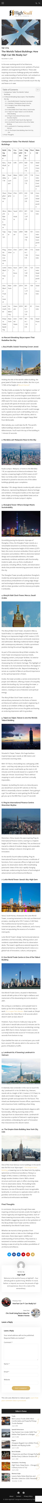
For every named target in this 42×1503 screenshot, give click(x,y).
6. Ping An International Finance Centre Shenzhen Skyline (18, 117)
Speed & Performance (18, 1429)
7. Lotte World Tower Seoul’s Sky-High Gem (19, 120)
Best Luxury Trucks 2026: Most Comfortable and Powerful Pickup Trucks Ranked (24, 1421)
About (11, 1496)
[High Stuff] (21, 17)
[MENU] (3, 3)
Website (7, 1380)
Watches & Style (16, 1473)
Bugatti (14, 1440)
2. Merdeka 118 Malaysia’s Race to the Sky (19, 103)
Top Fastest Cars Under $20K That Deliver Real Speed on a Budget (6, 1433)
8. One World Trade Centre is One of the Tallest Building (20, 123)
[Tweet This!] (9, 1254)
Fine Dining (23, 1462)
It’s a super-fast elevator (15, 1011)
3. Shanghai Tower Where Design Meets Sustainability (18, 106)
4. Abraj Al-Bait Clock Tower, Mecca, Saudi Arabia (21, 109)
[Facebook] (18, 1492)
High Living (5, 48)
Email (6, 1372)
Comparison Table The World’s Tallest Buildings (16, 93)
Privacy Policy (28, 1496)
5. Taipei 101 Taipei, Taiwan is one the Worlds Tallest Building (20, 113)
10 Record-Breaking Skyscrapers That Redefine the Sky (19, 98)
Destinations (15, 1462)
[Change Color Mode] (36, 3)
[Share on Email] (33, 1254)
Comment (8, 1342)
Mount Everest (23, 385)
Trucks (13, 1416)
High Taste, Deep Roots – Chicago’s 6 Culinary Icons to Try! (6, 1466)
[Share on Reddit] (28, 1254)
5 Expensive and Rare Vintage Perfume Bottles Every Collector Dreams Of (6, 1455)
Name (7, 1364)
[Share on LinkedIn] (19, 1254)
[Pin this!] (23, 1254)
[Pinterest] (23, 1492)
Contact (18, 1496)
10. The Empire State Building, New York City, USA (21, 131)
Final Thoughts (9, 135)
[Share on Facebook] (14, 1254)
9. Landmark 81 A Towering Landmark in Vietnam (18, 127)
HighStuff (11, 1499)
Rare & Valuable (16, 1451)
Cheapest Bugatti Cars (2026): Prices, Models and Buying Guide (6, 1444)
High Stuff (21, 1275)
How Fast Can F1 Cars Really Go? (24, 1303)
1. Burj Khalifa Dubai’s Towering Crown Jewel (19, 101)
